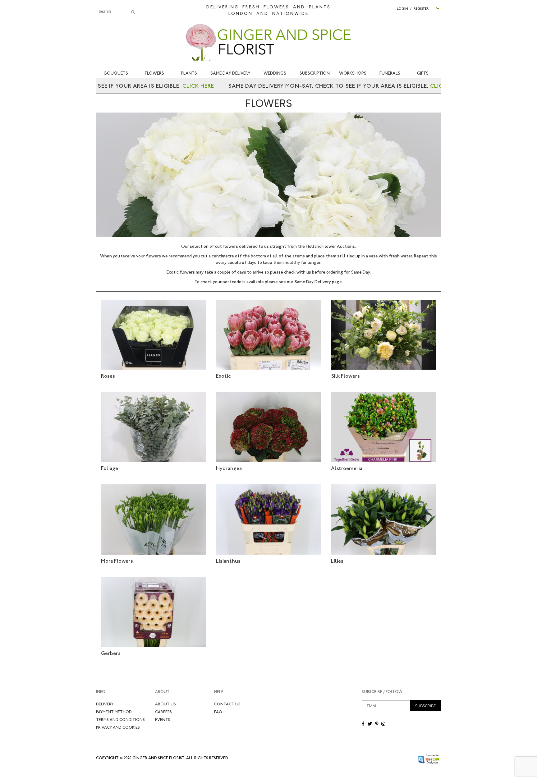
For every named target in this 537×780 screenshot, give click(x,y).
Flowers (154, 73)
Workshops (352, 73)
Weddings (275, 73)
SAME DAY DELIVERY (230, 73)
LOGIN (402, 9)
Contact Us (227, 704)
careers (163, 711)
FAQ (218, 711)
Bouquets (116, 73)
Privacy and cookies (118, 727)
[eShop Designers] (429, 757)
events (162, 719)
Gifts (423, 73)
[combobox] (111, 11)
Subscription (314, 73)
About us (165, 704)
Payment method (114, 711)
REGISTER (421, 9)
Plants (189, 73)
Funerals (389, 73)
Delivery (104, 704)
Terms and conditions (120, 719)
